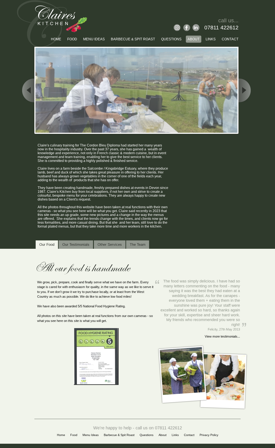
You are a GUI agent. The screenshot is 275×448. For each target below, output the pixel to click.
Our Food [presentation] (46, 245)
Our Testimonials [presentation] (75, 245)
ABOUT (194, 39)
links (175, 435)
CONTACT (230, 39)
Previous (29, 90)
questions (146, 435)
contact (189, 435)
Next (243, 90)
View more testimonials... (222, 336)
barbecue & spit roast (119, 435)
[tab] (47, 244)
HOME (56, 39)
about (163, 435)
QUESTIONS (171, 39)
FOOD (72, 39)
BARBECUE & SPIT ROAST (133, 39)
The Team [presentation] (137, 245)
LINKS (211, 39)
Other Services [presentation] (110, 245)
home (61, 435)
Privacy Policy (209, 435)
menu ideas (90, 435)
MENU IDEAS (94, 39)
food (73, 435)
